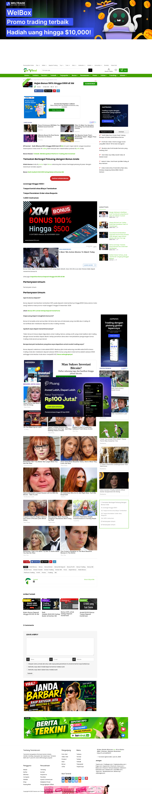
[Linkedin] (63, 781)
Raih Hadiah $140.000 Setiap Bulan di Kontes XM (46, 172)
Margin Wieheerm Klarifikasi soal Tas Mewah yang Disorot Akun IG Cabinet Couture (118, 214)
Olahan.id (122, 768)
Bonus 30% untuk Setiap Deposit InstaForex (44, 311)
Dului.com (99, 771)
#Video (99, 749)
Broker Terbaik (38, 569)
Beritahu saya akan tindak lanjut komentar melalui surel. (46, 667)
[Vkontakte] (69, 781)
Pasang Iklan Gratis (28, 65)
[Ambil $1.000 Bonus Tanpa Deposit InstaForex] (88, 600)
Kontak (42, 772)
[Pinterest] (86, 778)
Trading (50, 572)
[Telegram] (73, 781)
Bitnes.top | (117, 771)
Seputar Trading (53, 65)
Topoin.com (99, 764)
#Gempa (104, 751)
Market (89, 65)
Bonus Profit (71, 567)
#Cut (117, 749)
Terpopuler (64, 75)
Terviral (44, 75)
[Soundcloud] (66, 781)
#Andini (104, 749)
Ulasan (122, 75)
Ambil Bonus (33, 567)
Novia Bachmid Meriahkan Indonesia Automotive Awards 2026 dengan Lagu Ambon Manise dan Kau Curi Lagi (119, 235)
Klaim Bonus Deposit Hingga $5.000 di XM (31, 613)
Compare (26, 777)
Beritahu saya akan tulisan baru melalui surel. (43, 670)
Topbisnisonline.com (120, 764)
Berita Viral (112, 217)
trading (44, 149)
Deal (63, 762)
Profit (38, 572)
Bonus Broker (49, 567)
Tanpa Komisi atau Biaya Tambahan (115, 510)
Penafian (43, 777)
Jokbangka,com (100, 773)
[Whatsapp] (76, 778)
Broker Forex (28, 569)
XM (62, 146)
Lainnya (111, 260)
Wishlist (25, 779)
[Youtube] (79, 778)
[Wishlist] (116, 70)
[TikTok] (69, 778)
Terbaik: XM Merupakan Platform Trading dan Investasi (54, 154)
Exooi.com (120, 766)
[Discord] (76, 781)
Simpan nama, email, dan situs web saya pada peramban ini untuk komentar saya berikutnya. (59, 664)
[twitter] (66, 778)
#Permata (110, 749)
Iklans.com (99, 768)
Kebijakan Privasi (45, 782)
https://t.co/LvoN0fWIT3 (104, 753)
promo (40, 164)
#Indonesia (117, 751)
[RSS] (79, 781)
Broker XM (59, 569)
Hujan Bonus (72, 569)
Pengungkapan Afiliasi (47, 784)
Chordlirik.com (118, 770)
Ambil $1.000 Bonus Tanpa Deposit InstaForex (87, 614)
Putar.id (105, 768)
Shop (24, 782)
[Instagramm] (73, 778)
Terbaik (53, 75)
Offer (63, 766)
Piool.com (113, 766)
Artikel (43, 65)
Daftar (25, 772)
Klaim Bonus (90, 84)
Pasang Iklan (27, 784)
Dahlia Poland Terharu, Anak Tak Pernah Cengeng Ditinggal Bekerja (119, 256)
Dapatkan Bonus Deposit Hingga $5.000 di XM (47, 277)
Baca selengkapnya (64, 354)
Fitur (37, 65)
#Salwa (121, 749)
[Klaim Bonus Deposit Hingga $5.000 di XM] (32, 600)
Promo (44, 572)
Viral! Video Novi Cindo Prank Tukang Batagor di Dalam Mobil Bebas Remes (112, 136)
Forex (65, 569)
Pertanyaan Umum (108, 521)
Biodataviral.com (108, 771)
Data (73, 65)
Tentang (43, 770)
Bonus (74, 75)
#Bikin (99, 751)
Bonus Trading (81, 567)
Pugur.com (99, 766)
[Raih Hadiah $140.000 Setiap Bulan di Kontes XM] (50, 600)
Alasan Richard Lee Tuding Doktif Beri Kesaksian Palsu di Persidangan (118, 224)
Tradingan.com (108, 764)
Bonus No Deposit (60, 567)
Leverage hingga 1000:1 (110, 508)
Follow (103, 75)
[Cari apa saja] (90, 70)
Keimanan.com (100, 770)
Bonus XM (90, 567)
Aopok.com (106, 766)
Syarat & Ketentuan (46, 779)
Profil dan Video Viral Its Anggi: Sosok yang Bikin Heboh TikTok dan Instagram (112, 143)
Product (64, 759)
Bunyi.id (116, 768)
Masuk (25, 770)
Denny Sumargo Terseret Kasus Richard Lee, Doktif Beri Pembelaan (118, 246)
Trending (112, 75)
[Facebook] (63, 778)
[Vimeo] (83, 778)
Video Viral (114, 65)
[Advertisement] (76, 51)
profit (78, 149)
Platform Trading (29, 572)
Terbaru (35, 75)
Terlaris (79, 759)
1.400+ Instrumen (108, 518)
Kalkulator (81, 65)
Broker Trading (49, 569)
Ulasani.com (109, 770)
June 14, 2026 (117, 757)
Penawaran (84, 75)
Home (26, 75)
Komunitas (98, 65)
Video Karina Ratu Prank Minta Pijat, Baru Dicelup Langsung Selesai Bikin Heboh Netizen (113, 170)
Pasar (95, 75)
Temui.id (110, 768)
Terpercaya (80, 766)
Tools (67, 65)
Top (61, 65)
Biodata (106, 65)
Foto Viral (64, 754)
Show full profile (89, 579)
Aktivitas (25, 774)
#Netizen (110, 751)
